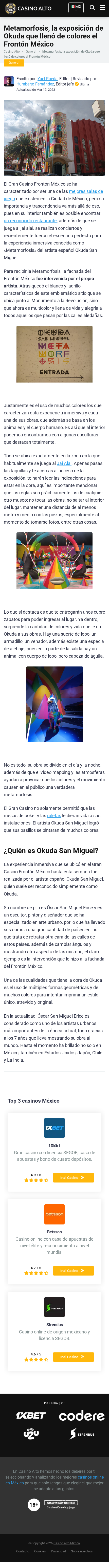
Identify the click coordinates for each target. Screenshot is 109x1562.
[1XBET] (54, 1136)
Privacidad (58, 1551)
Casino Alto (12, 51)
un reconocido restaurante (30, 220)
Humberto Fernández (35, 84)
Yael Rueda (48, 78)
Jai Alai (64, 463)
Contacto (22, 1551)
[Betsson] (54, 1223)
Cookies (40, 1551)
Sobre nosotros (82, 1551)
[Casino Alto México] (36, 8)
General (31, 51)
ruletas (54, 815)
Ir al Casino (69, 1178)
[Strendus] (54, 1315)
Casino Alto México (66, 1543)
